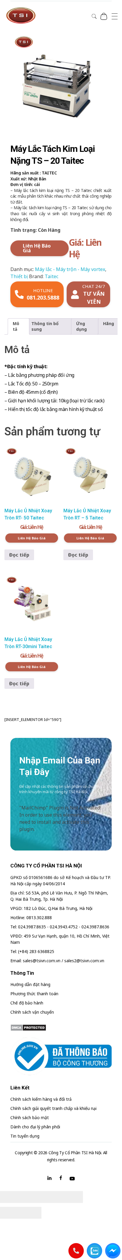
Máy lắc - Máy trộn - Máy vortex (70, 269)
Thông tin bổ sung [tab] (45, 326)
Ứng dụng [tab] (81, 326)
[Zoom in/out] (72, 1197)
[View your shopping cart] (103, 16)
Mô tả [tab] (16, 326)
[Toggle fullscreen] (51, 1197)
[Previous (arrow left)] (10, 1213)
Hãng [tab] (108, 323)
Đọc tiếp (19, 555)
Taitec (51, 276)
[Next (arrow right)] (31, 1213)
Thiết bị (19, 276)
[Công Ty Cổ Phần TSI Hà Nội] (20, 15)
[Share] (31, 1197)
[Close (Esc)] (10, 1197)
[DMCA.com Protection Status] (61, 1027)
